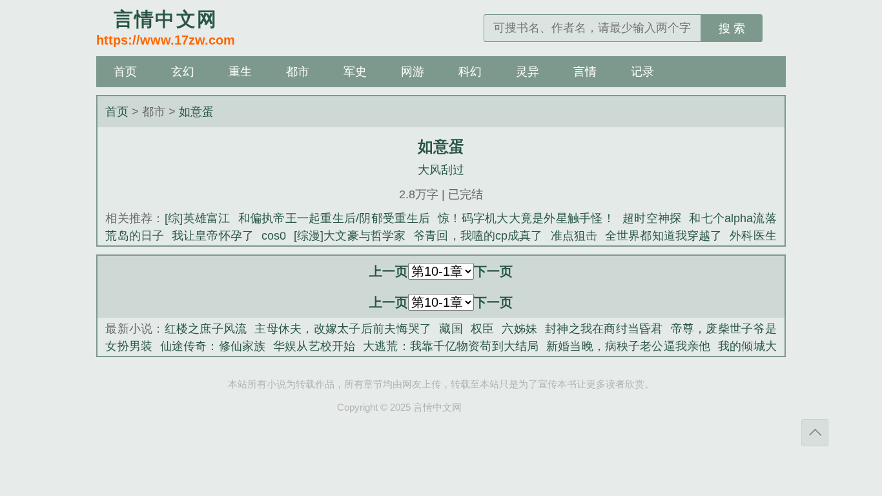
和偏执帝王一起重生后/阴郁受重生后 (334, 218)
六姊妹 (519, 328)
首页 (125, 71)
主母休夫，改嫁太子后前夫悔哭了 (342, 328)
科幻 (470, 71)
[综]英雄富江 (198, 218)
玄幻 (182, 71)
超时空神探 (651, 218)
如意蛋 (196, 111)
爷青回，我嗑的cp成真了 (477, 235)
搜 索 (732, 28)
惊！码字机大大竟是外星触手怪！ (526, 218)
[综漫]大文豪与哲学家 (349, 235)
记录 (642, 71)
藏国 (451, 328)
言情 (585, 71)
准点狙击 (574, 235)
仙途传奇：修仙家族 (212, 346)
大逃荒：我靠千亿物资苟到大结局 (450, 346)
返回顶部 (814, 432)
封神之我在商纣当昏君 (604, 328)
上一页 (388, 271)
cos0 (274, 235)
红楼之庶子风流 (206, 328)
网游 (412, 71)
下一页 (493, 271)
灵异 (527, 71)
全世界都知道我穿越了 (663, 235)
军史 (355, 71)
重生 (240, 71)
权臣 (483, 328)
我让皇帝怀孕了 (213, 235)
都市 (297, 71)
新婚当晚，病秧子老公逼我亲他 (628, 346)
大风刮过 (441, 169)
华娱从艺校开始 (314, 346)
